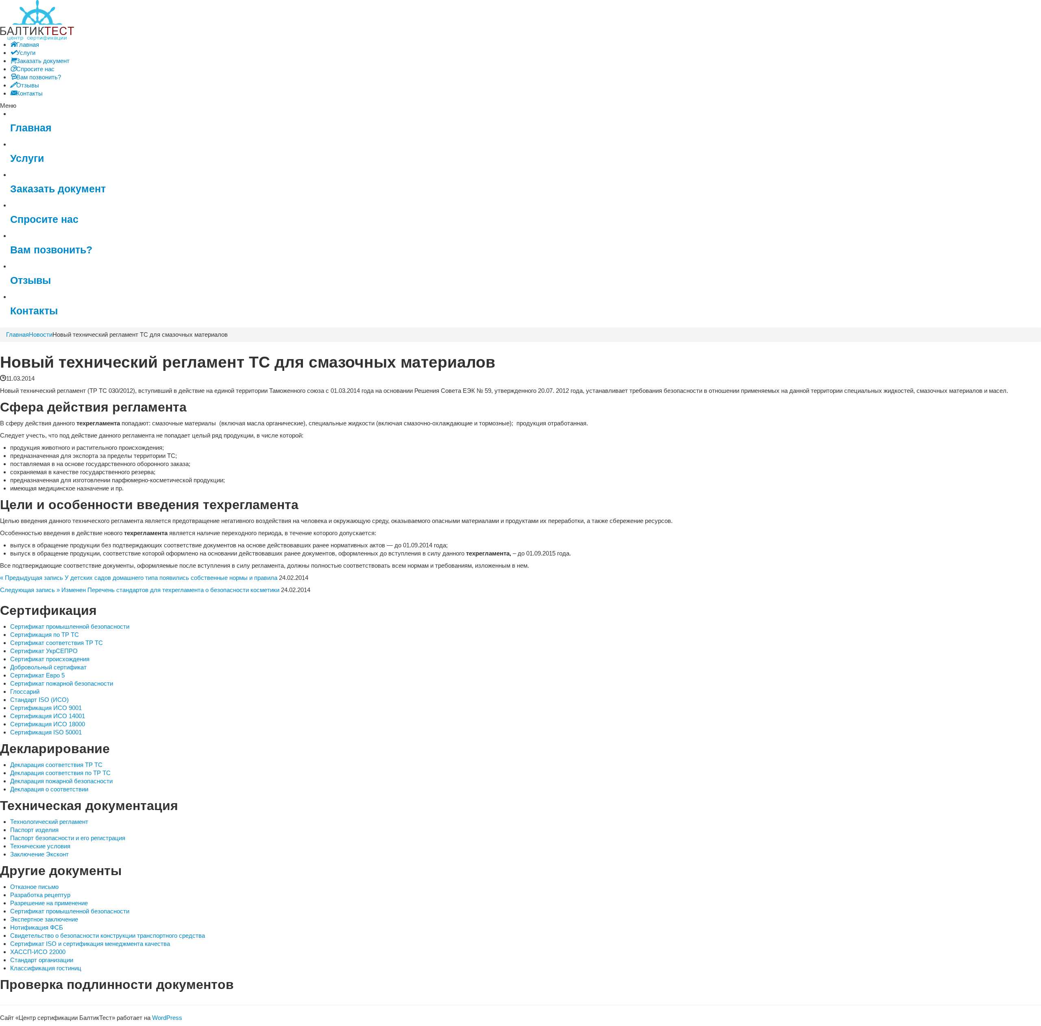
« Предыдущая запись (31, 577)
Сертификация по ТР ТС (44, 634)
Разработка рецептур (40, 894)
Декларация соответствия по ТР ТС (60, 772)
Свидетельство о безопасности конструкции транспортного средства (107, 935)
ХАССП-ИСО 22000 (37, 951)
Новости (40, 334)
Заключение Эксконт (39, 854)
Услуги (27, 158)
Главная (31, 127)
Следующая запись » (30, 589)
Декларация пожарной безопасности (61, 781)
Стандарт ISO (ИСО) (39, 699)
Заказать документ (58, 188)
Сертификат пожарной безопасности (61, 683)
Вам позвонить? (51, 249)
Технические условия (40, 846)
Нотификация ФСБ (36, 927)
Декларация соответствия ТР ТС (56, 764)
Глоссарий (24, 691)
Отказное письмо (34, 886)
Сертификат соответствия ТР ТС (56, 642)
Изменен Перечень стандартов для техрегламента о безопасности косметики (170, 589)
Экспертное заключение (44, 919)
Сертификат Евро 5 (37, 675)
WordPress (167, 1017)
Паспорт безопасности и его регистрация (67, 837)
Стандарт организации (41, 959)
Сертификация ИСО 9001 (46, 707)
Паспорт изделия (34, 829)
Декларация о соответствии (49, 789)
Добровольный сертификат (48, 667)
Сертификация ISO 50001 (46, 732)
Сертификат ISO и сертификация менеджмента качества (90, 943)
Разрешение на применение (49, 903)
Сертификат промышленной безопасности (69, 626)
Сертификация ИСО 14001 (47, 715)
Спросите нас (44, 219)
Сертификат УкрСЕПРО (44, 650)
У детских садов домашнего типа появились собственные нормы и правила (171, 577)
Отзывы (30, 280)
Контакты (34, 310)
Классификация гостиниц (45, 968)
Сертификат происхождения (49, 659)
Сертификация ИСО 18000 (47, 724)
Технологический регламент (49, 821)
